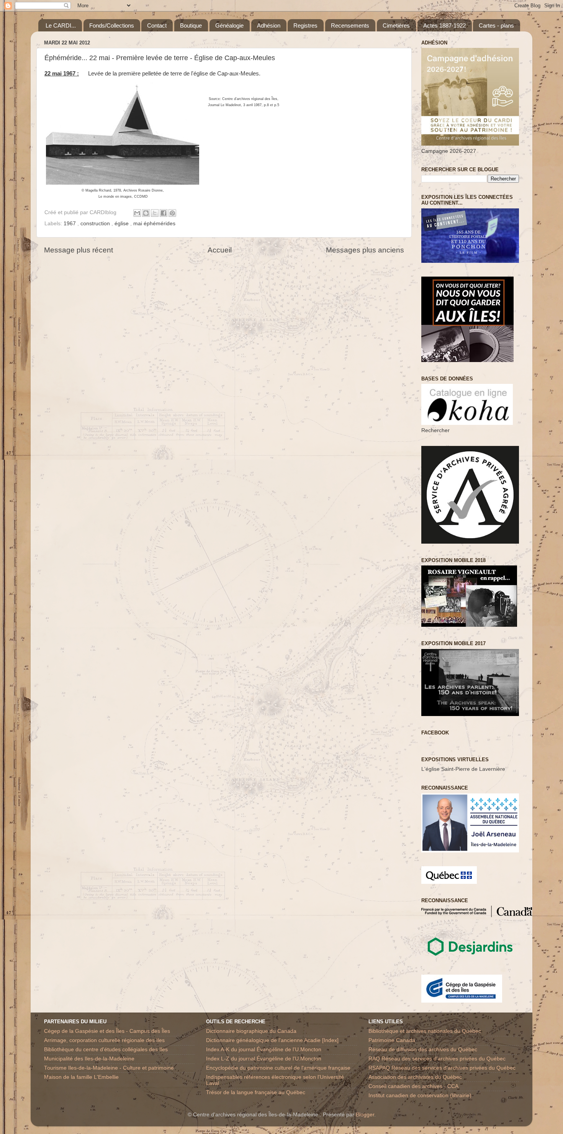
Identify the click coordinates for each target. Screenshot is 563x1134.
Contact (157, 25)
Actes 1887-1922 (444, 25)
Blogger (365, 1115)
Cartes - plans (496, 25)
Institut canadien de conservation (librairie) (419, 1095)
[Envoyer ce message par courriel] (137, 213)
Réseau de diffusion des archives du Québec (422, 1049)
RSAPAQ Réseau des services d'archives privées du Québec (442, 1068)
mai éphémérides (154, 223)
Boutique (191, 25)
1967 (70, 223)
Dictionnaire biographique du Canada (251, 1031)
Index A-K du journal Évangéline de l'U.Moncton (263, 1049)
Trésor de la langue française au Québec (255, 1092)
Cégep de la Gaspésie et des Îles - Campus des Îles (107, 1031)
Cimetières (396, 25)
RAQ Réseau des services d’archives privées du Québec (437, 1059)
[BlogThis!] (146, 213)
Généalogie (229, 25)
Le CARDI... (61, 25)
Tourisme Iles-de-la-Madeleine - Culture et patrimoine (109, 1068)
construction (95, 223)
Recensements (350, 25)
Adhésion (268, 25)
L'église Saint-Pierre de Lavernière (463, 769)
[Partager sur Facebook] (163, 213)
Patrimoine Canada (391, 1040)
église (122, 223)
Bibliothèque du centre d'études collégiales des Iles (106, 1049)
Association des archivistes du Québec (415, 1077)
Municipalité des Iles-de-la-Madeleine (89, 1059)
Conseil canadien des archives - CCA (413, 1086)
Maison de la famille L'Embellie (81, 1077)
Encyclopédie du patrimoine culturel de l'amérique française (278, 1068)
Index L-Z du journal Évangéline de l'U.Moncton (263, 1059)
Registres (305, 25)
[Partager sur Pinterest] (172, 213)
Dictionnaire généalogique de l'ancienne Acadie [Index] (272, 1040)
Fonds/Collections (111, 25)
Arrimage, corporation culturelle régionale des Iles (104, 1040)
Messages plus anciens (365, 250)
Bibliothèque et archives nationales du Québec (424, 1031)
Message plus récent (78, 250)
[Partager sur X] (155, 213)
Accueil (220, 250)
